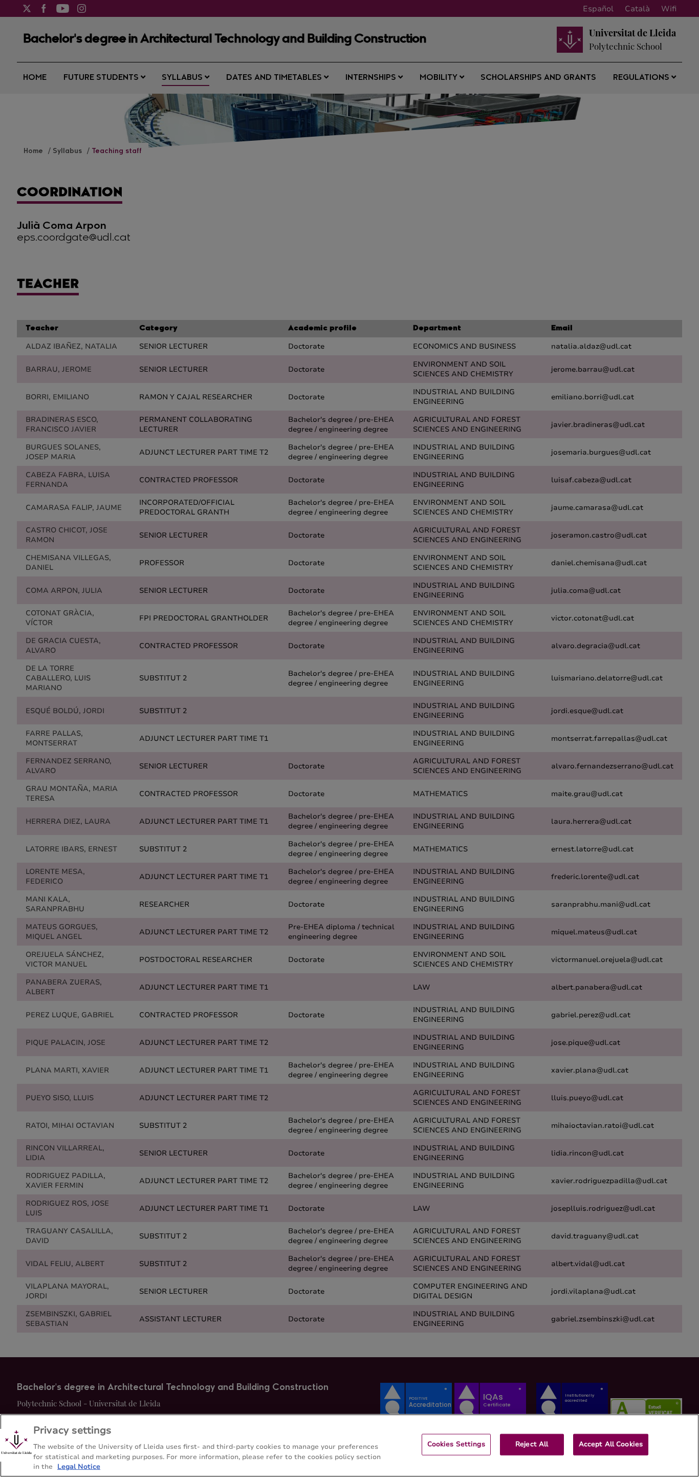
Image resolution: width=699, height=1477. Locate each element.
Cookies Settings (456, 1444)
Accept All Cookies (611, 1444)
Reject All (531, 1444)
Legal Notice (78, 1466)
